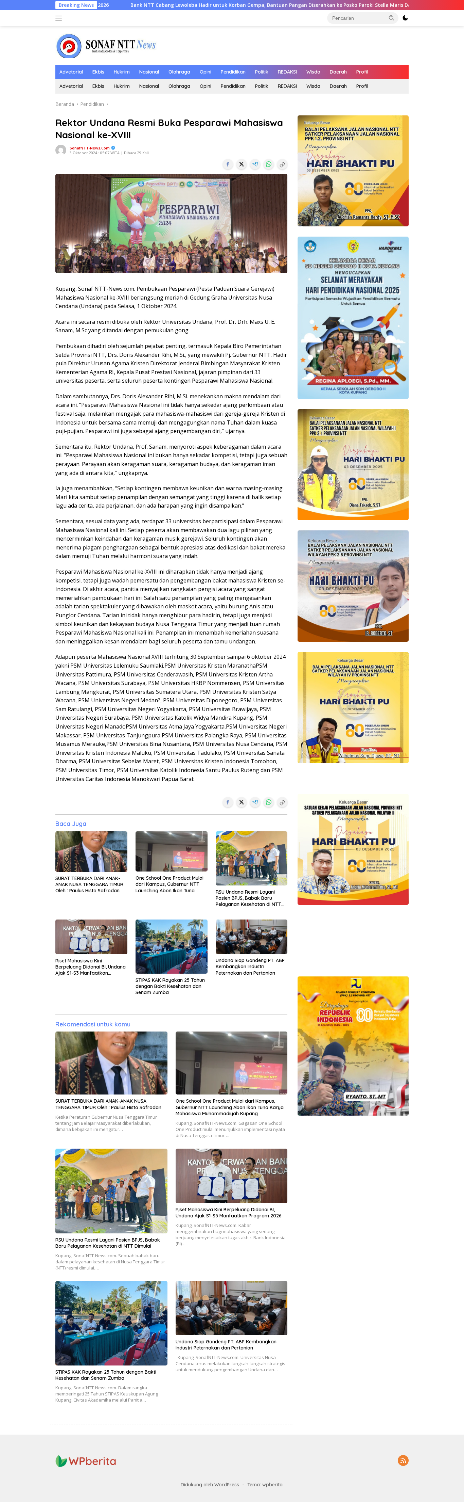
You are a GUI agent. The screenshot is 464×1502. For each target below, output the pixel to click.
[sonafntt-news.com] (106, 45)
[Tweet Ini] (241, 164)
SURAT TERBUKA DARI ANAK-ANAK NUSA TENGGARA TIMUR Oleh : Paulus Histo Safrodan (89, 884)
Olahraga (179, 72)
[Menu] (60, 18)
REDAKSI (287, 72)
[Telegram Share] (255, 164)
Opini (205, 72)
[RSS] (403, 1461)
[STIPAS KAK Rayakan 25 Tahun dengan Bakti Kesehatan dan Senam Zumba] (172, 947)
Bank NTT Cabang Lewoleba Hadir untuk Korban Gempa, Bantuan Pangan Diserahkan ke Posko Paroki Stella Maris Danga (175, 5)
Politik (261, 72)
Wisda (313, 72)
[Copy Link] (282, 164)
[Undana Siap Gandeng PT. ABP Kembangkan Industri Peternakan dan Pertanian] (252, 937)
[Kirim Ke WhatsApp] (269, 164)
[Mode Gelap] (405, 18)
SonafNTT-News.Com (90, 147)
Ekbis (98, 72)
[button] (391, 17)
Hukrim (122, 72)
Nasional (149, 72)
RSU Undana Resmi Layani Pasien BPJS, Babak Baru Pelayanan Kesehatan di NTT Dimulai (248, 898)
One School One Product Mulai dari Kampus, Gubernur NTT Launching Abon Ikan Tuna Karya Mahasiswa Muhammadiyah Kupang (169, 884)
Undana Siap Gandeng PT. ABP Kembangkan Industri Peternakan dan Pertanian (250, 966)
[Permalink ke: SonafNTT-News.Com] (60, 149)
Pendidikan (233, 72)
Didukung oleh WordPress (210, 1485)
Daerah (338, 72)
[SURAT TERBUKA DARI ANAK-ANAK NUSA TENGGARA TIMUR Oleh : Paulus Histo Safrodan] (91, 851)
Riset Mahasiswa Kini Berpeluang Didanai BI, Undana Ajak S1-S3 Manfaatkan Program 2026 (90, 967)
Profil (362, 72)
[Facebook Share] (228, 164)
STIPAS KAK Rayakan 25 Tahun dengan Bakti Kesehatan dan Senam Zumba (170, 986)
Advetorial (71, 72)
